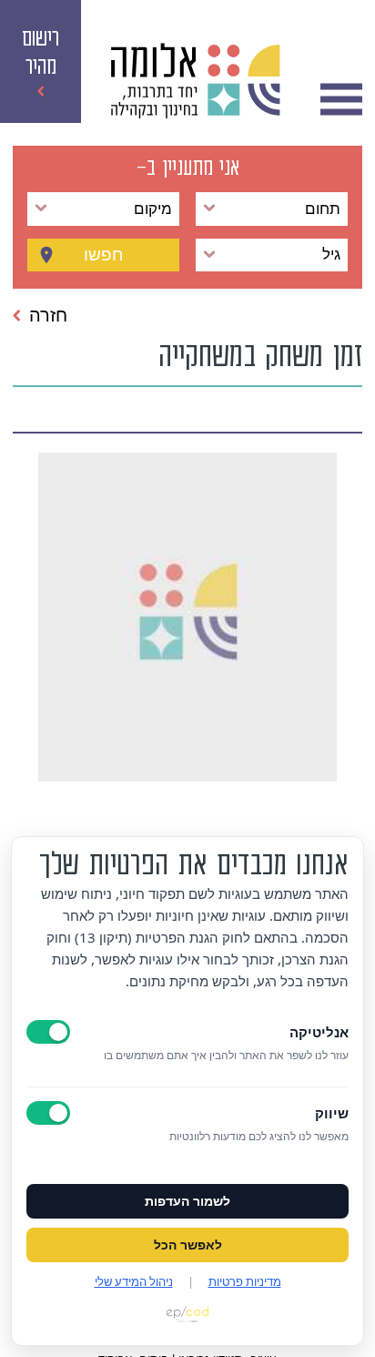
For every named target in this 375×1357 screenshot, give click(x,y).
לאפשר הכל (188, 1245)
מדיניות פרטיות (244, 1281)
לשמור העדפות (187, 1201)
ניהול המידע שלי (134, 1281)
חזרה (48, 315)
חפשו (104, 254)
